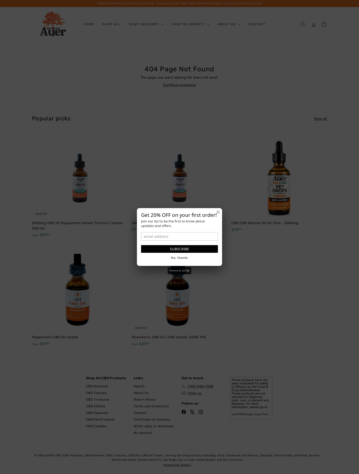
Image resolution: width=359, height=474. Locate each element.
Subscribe (179, 249)
